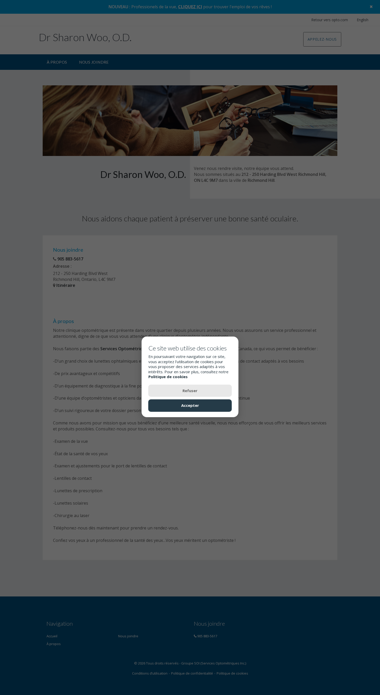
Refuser (190, 390)
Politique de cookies (168, 376)
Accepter (190, 405)
